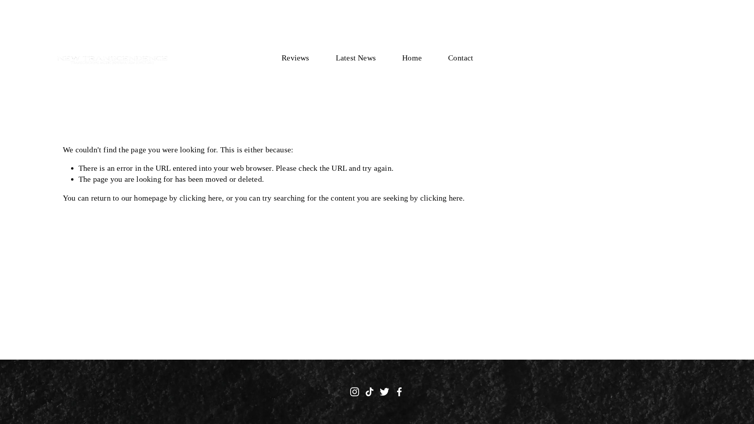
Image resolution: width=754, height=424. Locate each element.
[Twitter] (384, 392)
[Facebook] (399, 392)
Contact (460, 57)
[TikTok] (369, 392)
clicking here (200, 198)
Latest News (356, 57)
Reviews (295, 57)
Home (412, 57)
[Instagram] (354, 392)
